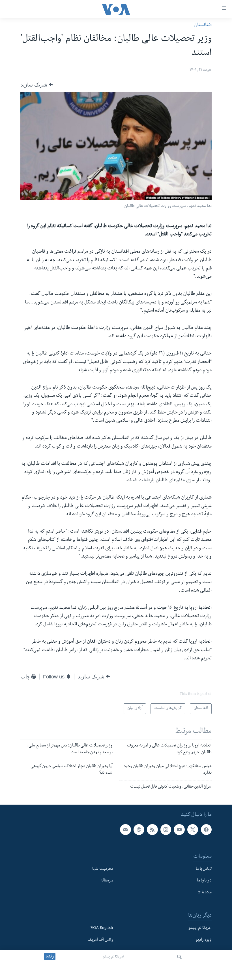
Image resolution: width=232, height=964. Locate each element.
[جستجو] (179, 957)
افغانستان (203, 25)
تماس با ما (204, 869)
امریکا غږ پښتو (113, 957)
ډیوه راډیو (204, 940)
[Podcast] (139, 829)
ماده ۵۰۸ (205, 892)
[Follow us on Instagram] (165, 829)
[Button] (37, 84)
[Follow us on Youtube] (179, 829)
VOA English (102, 928)
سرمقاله (106, 880)
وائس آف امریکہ (100, 940)
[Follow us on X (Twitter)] (192, 829)
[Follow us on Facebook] (206, 829)
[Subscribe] (125, 829)
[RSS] (152, 829)
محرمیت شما (102, 869)
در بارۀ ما (204, 880)
